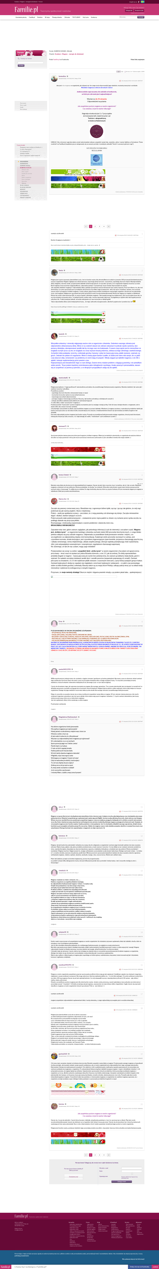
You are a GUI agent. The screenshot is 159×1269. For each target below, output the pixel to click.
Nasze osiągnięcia (116, 1236)
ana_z (61, 807)
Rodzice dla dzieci (75, 1244)
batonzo (62, 836)
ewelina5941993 (65, 965)
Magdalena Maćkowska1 (68, 717)
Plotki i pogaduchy (26, 177)
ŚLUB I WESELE (24, 185)
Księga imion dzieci (75, 1234)
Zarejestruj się (139, 10)
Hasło (100, 1171)
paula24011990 (65, 669)
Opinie (100, 1224)
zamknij (155, 1267)
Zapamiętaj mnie (103, 1176)
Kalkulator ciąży (74, 1229)
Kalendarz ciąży (74, 1227)
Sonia (61, 270)
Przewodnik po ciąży (75, 1226)
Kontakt (113, 1224)
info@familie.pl (19, 1230)
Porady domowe (91, 1241)
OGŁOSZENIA (24, 161)
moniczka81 (63, 378)
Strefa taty (90, 1237)
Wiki (138, 1231)
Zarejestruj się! (73, 1177)
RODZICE (22, 189)
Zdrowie (67, 17)
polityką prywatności (22, 1256)
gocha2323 (63, 1054)
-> (108, 226)
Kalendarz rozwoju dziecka (77, 1236)
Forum (51, 51)
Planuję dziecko (57, 17)
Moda (23, 175)
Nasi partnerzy (115, 1234)
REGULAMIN (97, 150)
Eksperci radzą (91, 1227)
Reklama (113, 1226)
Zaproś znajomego (116, 1232)
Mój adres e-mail (103, 1168)
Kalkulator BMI (74, 1237)
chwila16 (62, 870)
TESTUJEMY (76, 17)
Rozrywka (24, 181)
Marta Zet (63, 499)
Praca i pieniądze (26, 179)
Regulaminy (114, 1227)
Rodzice (39, 17)
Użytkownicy (90, 1239)
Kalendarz (72, 1242)
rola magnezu (66, 85)
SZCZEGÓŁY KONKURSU (97, 148)
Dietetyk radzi (25, 169)
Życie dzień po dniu (103, 1226)
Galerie (139, 1229)
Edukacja (72, 1241)
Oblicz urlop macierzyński (77, 1231)
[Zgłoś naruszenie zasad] (120, 81)
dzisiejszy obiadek (24, 153)
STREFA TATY (24, 193)
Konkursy (94, 17)
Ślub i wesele (90, 1231)
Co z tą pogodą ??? (25, 151)
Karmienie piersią (21, 17)
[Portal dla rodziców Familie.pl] (26, 13)
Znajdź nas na (133, 2)
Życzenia (139, 1232)
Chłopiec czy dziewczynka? (77, 1232)
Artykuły (139, 1227)
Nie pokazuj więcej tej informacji (133, 1259)
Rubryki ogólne (91, 1229)
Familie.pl (32, 17)
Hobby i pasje (101, 1229)
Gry (71, 1239)
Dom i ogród (25, 171)
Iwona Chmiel (64, 475)
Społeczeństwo (102, 1227)
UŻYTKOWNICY (24, 195)
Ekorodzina (90, 1226)
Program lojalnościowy (117, 1231)
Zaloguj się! (129, 10)
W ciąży (47, 17)
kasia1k (62, 334)
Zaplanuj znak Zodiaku (76, 1246)
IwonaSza (62, 76)
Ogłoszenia (90, 1224)
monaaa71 (63, 426)
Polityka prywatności (117, 1237)
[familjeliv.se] (142, 2)
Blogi (138, 1226)
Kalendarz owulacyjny (76, 1224)
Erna (61, 621)
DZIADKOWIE (24, 191)
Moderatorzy (115, 1229)
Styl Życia (128, 1236)
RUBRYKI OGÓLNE (60, 51)
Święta (127, 1232)
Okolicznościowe (103, 1231)
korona (61, 1104)
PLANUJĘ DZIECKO (25, 187)
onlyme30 (63, 932)
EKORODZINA (24, 163)
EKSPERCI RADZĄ (25, 165)
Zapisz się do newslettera (137, 13)
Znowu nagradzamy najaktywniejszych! (30, 155)
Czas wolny (129, 1237)
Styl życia (86, 17)
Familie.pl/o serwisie (27, 173)
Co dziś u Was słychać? (26, 149)
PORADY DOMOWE (25, 197)
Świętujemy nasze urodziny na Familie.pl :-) (31, 147)
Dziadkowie (90, 1236)
